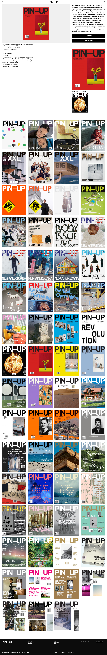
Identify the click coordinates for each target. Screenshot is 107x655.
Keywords (31, 645)
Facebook (71, 652)
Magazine (57, 642)
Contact (56, 641)
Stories (30, 641)
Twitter (56, 652)
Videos (30, 643)
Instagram (63, 652)
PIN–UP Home (57, 645)
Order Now (89, 36)
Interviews (31, 642)
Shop (55, 643)
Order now (89, 40)
